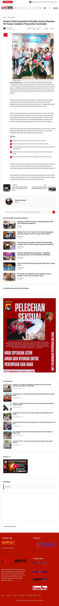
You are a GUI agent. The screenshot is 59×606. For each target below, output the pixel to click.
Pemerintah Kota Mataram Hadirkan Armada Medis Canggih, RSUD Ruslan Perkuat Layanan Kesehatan (35, 243)
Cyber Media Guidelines (32, 595)
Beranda (5, 17)
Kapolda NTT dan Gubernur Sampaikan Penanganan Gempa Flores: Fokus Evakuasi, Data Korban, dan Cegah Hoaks (32, 385)
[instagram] (52, 595)
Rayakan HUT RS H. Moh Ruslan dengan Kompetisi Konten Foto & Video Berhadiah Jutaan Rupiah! (33, 152)
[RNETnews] (7, 9)
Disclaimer (15, 595)
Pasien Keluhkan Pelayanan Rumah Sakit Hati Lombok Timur (36, 264)
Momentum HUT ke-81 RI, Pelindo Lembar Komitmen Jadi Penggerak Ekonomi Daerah (33, 2)
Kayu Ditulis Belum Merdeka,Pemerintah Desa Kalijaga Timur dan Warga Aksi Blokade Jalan (32, 432)
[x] (5, 42)
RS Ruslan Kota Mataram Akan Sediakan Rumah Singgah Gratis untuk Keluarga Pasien (32, 156)
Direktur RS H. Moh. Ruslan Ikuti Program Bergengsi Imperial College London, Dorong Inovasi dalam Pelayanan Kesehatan (35, 233)
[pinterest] (5, 54)
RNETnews (24, 600)
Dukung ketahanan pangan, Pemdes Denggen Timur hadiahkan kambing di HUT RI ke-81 (34, 423)
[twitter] (50, 595)
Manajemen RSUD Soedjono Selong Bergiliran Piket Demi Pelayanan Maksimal (35, 222)
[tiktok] (54, 595)
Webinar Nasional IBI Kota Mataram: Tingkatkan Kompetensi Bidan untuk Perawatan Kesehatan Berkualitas (33, 254)
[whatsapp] (5, 50)
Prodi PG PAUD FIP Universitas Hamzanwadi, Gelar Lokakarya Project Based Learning (33, 442)
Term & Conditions (22, 595)
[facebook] (5, 39)
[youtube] (57, 595)
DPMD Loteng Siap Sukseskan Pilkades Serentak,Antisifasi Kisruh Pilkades (29, 140)
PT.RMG (41, 600)
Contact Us (9, 595)
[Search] (40, 8)
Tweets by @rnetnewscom (10, 526)
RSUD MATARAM (11, 17)
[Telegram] (5, 46)
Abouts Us (3, 595)
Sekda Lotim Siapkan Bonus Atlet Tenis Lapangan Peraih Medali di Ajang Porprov (31, 143)
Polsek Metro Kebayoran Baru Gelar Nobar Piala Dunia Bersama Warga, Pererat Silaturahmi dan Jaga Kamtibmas (34, 147)
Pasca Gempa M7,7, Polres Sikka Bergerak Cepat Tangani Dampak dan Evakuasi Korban (33, 394)
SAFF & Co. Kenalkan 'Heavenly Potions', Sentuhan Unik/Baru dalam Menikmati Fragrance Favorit (33, 404)
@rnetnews (7, 486)
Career (39, 595)
